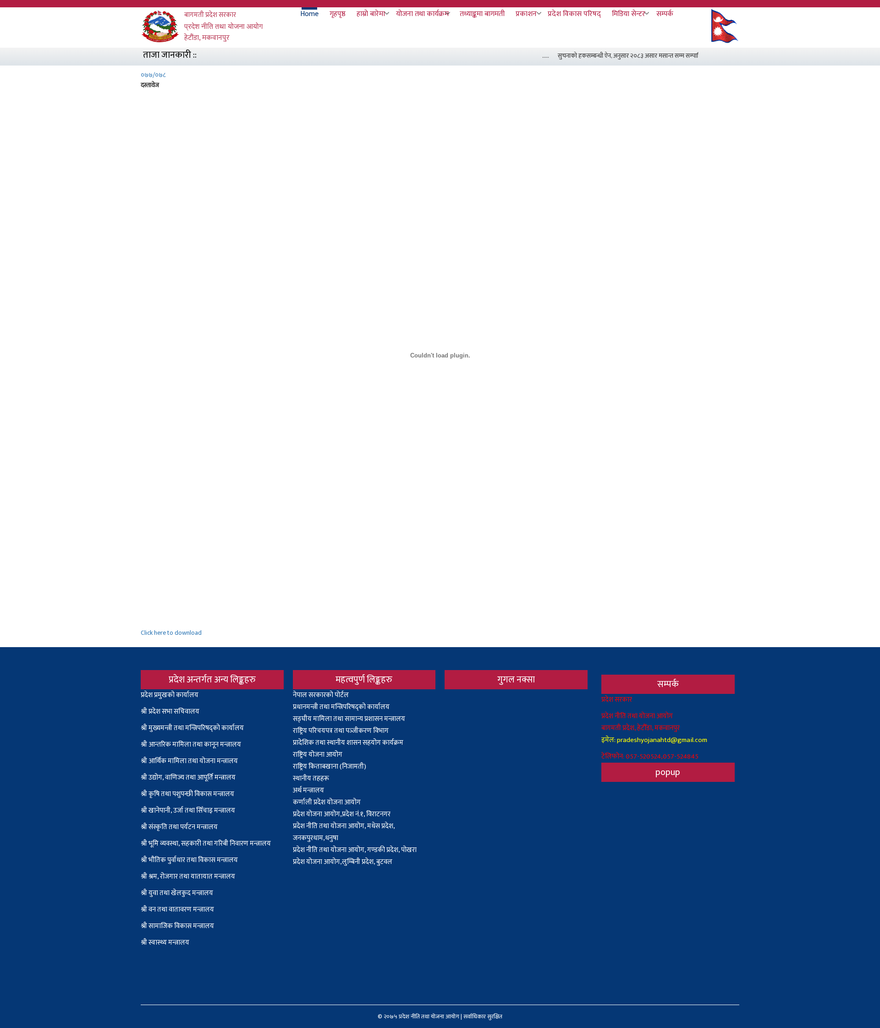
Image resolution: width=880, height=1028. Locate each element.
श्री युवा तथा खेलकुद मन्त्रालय (177, 893)
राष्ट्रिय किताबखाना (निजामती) (329, 766)
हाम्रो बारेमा (371, 14)
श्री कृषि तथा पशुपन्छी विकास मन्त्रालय (187, 794)
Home (309, 14)
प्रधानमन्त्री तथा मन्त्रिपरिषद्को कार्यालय (341, 707)
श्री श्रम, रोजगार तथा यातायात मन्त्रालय (188, 876)
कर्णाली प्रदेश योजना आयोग (327, 802)
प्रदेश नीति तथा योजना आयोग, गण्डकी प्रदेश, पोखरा (355, 850)
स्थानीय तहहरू (311, 778)
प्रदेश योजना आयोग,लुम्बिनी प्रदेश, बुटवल (342, 862)
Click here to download (171, 632)
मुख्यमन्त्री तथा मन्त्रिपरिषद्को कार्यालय (196, 728)
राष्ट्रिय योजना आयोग (317, 754)
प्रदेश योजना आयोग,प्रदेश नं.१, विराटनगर (341, 814)
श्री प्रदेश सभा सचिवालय (170, 711)
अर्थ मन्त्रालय (308, 790)
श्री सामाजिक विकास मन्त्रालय (177, 926)
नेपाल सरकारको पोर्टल (321, 695)
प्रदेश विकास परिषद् (574, 14)
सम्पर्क (664, 14)
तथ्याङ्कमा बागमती (482, 14)
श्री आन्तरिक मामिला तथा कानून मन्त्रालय (191, 744)
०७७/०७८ (153, 75)
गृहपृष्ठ (338, 14)
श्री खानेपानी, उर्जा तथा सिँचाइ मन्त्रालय (188, 810)
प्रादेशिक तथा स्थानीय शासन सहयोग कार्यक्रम (348, 742)
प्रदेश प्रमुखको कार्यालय (169, 695)
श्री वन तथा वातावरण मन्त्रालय (177, 909)
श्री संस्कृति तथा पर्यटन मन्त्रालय (179, 827)
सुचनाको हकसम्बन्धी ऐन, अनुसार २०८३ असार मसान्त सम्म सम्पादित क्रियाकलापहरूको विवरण (651, 55)
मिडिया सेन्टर (628, 14)
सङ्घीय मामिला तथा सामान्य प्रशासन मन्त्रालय (349, 719)
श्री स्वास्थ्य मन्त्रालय (166, 942)
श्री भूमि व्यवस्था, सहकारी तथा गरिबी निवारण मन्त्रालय (206, 843)
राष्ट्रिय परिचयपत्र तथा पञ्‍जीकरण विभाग (341, 731)
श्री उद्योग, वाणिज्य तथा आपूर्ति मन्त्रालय (188, 777)
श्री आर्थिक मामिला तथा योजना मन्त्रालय (189, 761)
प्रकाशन (526, 14)
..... (537, 55)
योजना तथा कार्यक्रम (422, 14)
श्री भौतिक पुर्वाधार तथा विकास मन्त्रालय (189, 860)
